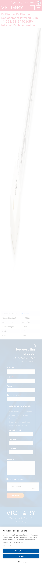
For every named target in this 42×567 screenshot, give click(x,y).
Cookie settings (21, 562)
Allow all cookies (21, 551)
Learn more (7, 545)
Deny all (21, 556)
